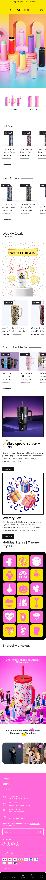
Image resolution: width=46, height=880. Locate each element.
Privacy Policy (34, 823)
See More (7, 164)
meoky (9, 868)
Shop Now (8, 469)
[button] (4, 10)
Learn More (8, 237)
